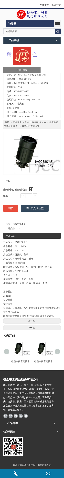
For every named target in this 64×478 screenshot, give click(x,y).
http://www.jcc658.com (29, 99)
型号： (9, 224)
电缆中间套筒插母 (20, 361)
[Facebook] (5, 416)
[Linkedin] (16, 416)
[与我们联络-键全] (22, 59)
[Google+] (11, 416)
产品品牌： (11, 228)
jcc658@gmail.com (28, 112)
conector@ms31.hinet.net (31, 116)
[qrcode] (13, 446)
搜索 (58, 31)
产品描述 (10, 236)
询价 (10, 208)
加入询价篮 (37, 208)
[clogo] (32, 14)
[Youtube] (26, 416)
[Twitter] (21, 416)
